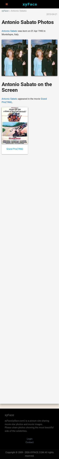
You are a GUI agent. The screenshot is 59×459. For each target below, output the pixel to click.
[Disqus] (29, 275)
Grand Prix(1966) (15, 149)
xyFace (5, 10)
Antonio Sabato (9, 31)
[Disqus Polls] (29, 197)
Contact (30, 442)
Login (29, 438)
